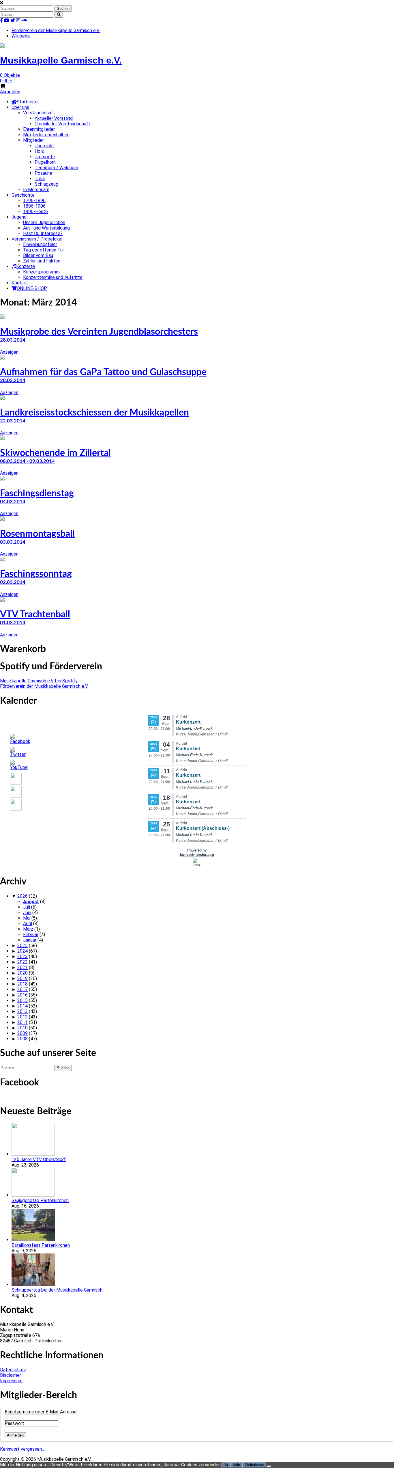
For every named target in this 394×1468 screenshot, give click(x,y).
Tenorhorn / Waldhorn (56, 167)
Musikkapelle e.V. (61, 60)
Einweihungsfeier (40, 244)
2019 (22, 978)
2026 (22, 896)
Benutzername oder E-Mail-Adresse (41, 1412)
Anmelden (10, 91)
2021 (22, 967)
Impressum (11, 1380)
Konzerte (25, 266)
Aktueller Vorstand (54, 118)
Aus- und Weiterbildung (46, 228)
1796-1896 (34, 200)
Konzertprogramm (41, 272)
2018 (22, 984)
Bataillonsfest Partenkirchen (41, 1245)
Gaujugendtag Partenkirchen (40, 1200)
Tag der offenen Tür (43, 250)
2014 (22, 1006)
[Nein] (269, 1466)
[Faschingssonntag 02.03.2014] (2, 559)
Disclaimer (10, 1375)
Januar (29, 940)
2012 (22, 1017)
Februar (30, 934)
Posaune (43, 173)
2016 (22, 995)
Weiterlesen (254, 1465)
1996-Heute (35, 211)
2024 (22, 951)
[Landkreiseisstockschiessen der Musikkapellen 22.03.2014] (2, 398)
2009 (22, 1033)
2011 (22, 1022)
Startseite (27, 102)
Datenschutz (13, 1369)
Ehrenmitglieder (39, 129)
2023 (22, 956)
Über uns (20, 107)
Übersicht (44, 145)
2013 (22, 1011)
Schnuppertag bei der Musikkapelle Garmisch (57, 1290)
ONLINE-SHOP (32, 288)
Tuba (40, 178)
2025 (22, 945)
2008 (22, 1039)
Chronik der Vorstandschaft (62, 123)
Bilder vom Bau (38, 255)
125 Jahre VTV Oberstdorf (39, 1159)
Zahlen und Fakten (41, 261)
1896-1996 (34, 206)
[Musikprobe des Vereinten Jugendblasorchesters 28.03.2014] (2, 317)
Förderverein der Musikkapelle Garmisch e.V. (56, 30)
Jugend (19, 217)
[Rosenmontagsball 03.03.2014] (2, 519)
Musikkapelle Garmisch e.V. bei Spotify (39, 680)
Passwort (14, 1423)
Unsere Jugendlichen (44, 222)
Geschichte (23, 195)
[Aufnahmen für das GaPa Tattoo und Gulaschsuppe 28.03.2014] (2, 358)
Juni (27, 912)
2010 (22, 1028)
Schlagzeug (46, 184)
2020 (22, 973)
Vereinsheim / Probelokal (37, 239)
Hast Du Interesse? (43, 233)
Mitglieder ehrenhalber (46, 134)
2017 (22, 989)
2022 (22, 962)
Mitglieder (33, 140)
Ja (226, 1465)
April (27, 923)
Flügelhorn (45, 162)
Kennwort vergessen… (22, 1449)
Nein (236, 1465)
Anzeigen (9, 352)
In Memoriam (36, 189)
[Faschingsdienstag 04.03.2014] (2, 479)
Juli (26, 907)
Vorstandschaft (39, 112)
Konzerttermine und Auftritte (52, 277)
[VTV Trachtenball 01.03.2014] (2, 600)
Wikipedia (21, 36)
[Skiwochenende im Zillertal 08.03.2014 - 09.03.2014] (2, 438)
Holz (39, 151)
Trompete (45, 156)
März (28, 929)
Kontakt (20, 283)
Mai (26, 918)
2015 (22, 1000)
